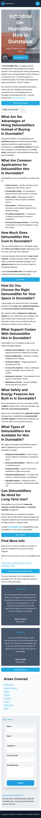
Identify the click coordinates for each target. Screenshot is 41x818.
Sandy (6, 708)
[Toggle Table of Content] (21, 110)
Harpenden (5, 566)
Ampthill (7, 695)
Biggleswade (9, 705)
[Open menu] (38, 3)
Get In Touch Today (20, 103)
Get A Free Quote (20, 669)
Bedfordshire (6, 563)
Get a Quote (19, 57)
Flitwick (28, 563)
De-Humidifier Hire (18, 98)
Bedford (7, 702)
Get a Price (20, 279)
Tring (12, 566)
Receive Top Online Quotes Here (20, 571)
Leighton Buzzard (18, 563)
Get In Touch (20, 535)
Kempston (7, 698)
